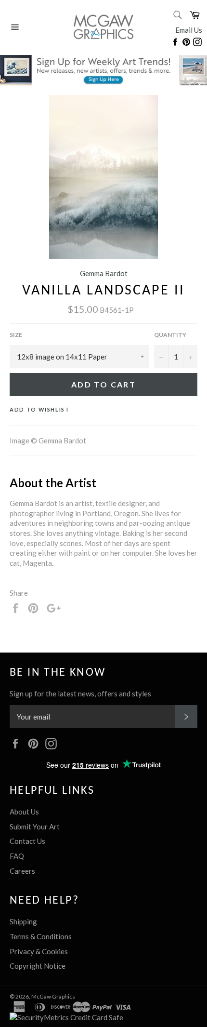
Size (16, 334)
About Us (24, 811)
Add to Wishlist (40, 409)
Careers (22, 871)
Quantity (170, 334)
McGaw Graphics (53, 996)
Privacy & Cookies (39, 951)
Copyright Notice (37, 965)
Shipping (23, 921)
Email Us (188, 30)
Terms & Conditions (41, 936)
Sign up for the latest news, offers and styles (80, 693)
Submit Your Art (35, 826)
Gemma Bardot (104, 273)
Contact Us (27, 841)
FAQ (17, 856)
